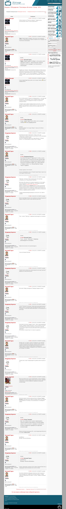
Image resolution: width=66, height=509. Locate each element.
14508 (30, 471)
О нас (52, 0)
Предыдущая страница (22, 11)
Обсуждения (14, 7)
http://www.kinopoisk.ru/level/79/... (12, 30)
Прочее (55, 0)
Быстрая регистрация (53, 49)
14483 (30, 151)
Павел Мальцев (9, 18)
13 (43, 11)
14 (45, 11)
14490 (30, 286)
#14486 (22, 237)
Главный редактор (8, 386)
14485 (30, 196)
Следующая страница (31, 11)
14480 (30, 96)
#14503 (22, 419)
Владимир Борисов (10, 133)
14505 (30, 414)
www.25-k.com (8, 391)
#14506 (22, 458)
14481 (30, 114)
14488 (30, 250)
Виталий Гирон (9, 36)
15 (45, 12)
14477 (30, 36)
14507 (30, 452)
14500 (30, 340)
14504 (30, 396)
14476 (30, 18)
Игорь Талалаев (9, 377)
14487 (30, 232)
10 (42, 11)
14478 (30, 54)
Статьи (48, 0)
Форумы (7, 7)
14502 (30, 358)
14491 (30, 304)
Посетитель (7, 25)
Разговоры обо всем (26, 7)
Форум (60, 0)
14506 (30, 435)
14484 (30, 177)
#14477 (22, 59)
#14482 (22, 156)
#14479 (22, 119)
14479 (30, 78)
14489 (30, 268)
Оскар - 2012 (37, 7)
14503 (30, 376)
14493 (30, 322)
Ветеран (6, 42)
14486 (30, 214)
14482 (30, 132)
